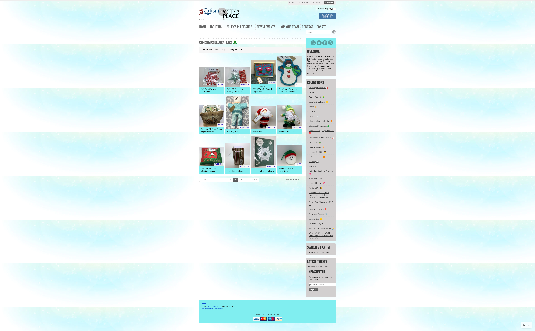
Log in (291, 2)
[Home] (219, 19)
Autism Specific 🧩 (316, 97)
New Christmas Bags (235, 171)
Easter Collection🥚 (317, 147)
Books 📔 (313, 107)
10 (241, 180)
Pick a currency (322, 9)
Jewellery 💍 (314, 162)
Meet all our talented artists (319, 252)
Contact (307, 27)
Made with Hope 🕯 (316, 178)
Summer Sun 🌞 (315, 219)
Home (202, 27)
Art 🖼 (311, 92)
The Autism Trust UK (214, 306)
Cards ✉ (312, 112)
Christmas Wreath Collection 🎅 (321, 138)
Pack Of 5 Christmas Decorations (209, 90)
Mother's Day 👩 (315, 188)
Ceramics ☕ (314, 116)
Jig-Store (312, 166)
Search (204, 303)
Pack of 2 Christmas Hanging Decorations (235, 90)
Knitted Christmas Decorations (286, 170)
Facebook (324, 42)
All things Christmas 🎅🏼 (318, 88)
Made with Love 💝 (317, 183)
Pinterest (330, 42)
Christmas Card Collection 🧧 (321, 121)
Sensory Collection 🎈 (318, 209)
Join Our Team (289, 27)
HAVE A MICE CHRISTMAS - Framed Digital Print (262, 89)
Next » (254, 180)
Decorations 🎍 (315, 142)
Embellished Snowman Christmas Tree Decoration (289, 90)
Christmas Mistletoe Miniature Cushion (208, 170)
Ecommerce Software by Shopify (212, 308)
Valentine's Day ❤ (316, 224)
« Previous (205, 180)
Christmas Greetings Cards (263, 171)
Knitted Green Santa (287, 132)
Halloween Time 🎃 (317, 157)
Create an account (303, 2)
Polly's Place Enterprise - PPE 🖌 (321, 203)
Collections (315, 82)
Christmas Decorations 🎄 (319, 126)
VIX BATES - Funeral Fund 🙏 (321, 228)
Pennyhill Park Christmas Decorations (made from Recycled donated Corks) (319, 195)
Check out (329, 2)
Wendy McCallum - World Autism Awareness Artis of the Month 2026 (321, 235)
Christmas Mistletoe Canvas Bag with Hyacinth (211, 130)
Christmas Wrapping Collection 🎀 (321, 132)
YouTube (313, 42)
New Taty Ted (232, 132)
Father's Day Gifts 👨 (317, 152)
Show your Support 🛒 (318, 214)
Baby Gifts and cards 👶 (318, 102)
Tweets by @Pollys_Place (317, 267)
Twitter (319, 42)
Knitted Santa (258, 132)
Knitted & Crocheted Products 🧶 (321, 172)
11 (247, 180)
